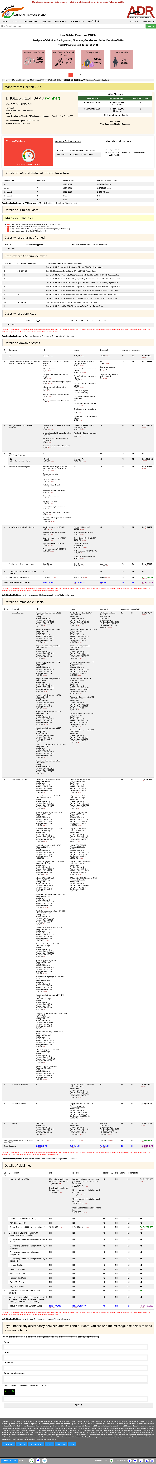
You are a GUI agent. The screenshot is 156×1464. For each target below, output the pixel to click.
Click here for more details (115, 115)
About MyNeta (148, 21)
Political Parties (61, 21)
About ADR (134, 21)
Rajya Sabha (46, 21)
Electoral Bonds (77, 21)
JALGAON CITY (54, 80)
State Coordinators (36, 1444)
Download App (101, 1461)
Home (4, 21)
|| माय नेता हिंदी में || (94, 21)
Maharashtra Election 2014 (23, 80)
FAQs (72, 1444)
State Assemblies (30, 21)
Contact (49, 1444)
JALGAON (40, 80)
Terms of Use (61, 1444)
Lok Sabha (15, 21)
